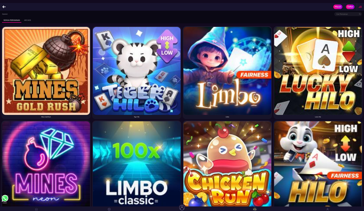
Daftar (350, 7)
